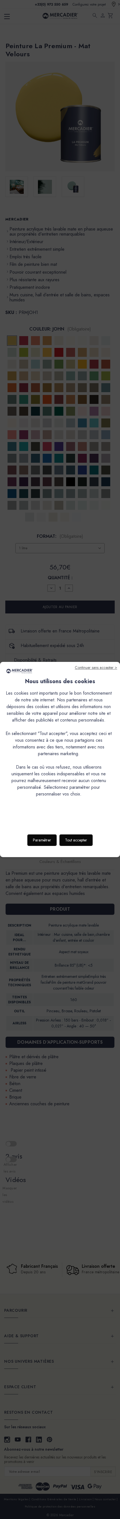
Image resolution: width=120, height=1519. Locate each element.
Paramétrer (42, 840)
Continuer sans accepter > (96, 667)
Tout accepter (76, 840)
